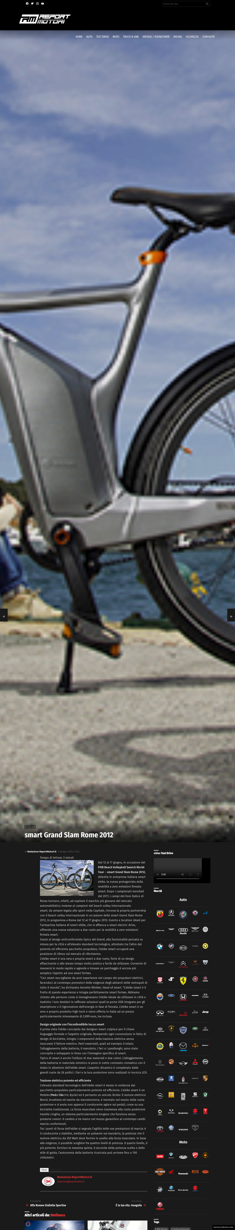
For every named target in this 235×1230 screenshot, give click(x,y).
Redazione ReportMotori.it (74, 1177)
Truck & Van (131, 36)
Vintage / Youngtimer (156, 36)
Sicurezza (192, 36)
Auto (89, 36)
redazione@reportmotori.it (70, 1181)
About (44, 1170)
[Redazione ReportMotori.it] (48, 1185)
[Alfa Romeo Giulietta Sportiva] (4, 615)
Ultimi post (56, 1170)
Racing (177, 36)
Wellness (58, 1215)
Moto (116, 36)
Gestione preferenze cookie (223, 1227)
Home (79, 36)
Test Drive (102, 36)
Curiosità (208, 36)
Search (207, 4)
